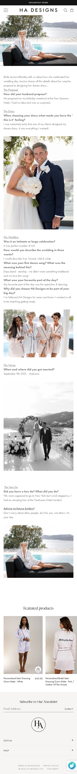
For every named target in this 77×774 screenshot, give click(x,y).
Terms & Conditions (29, 766)
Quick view (38, 669)
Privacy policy (51, 766)
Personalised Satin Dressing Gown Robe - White (17, 680)
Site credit (53, 769)
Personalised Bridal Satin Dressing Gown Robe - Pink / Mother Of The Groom (59, 681)
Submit (69, 709)
